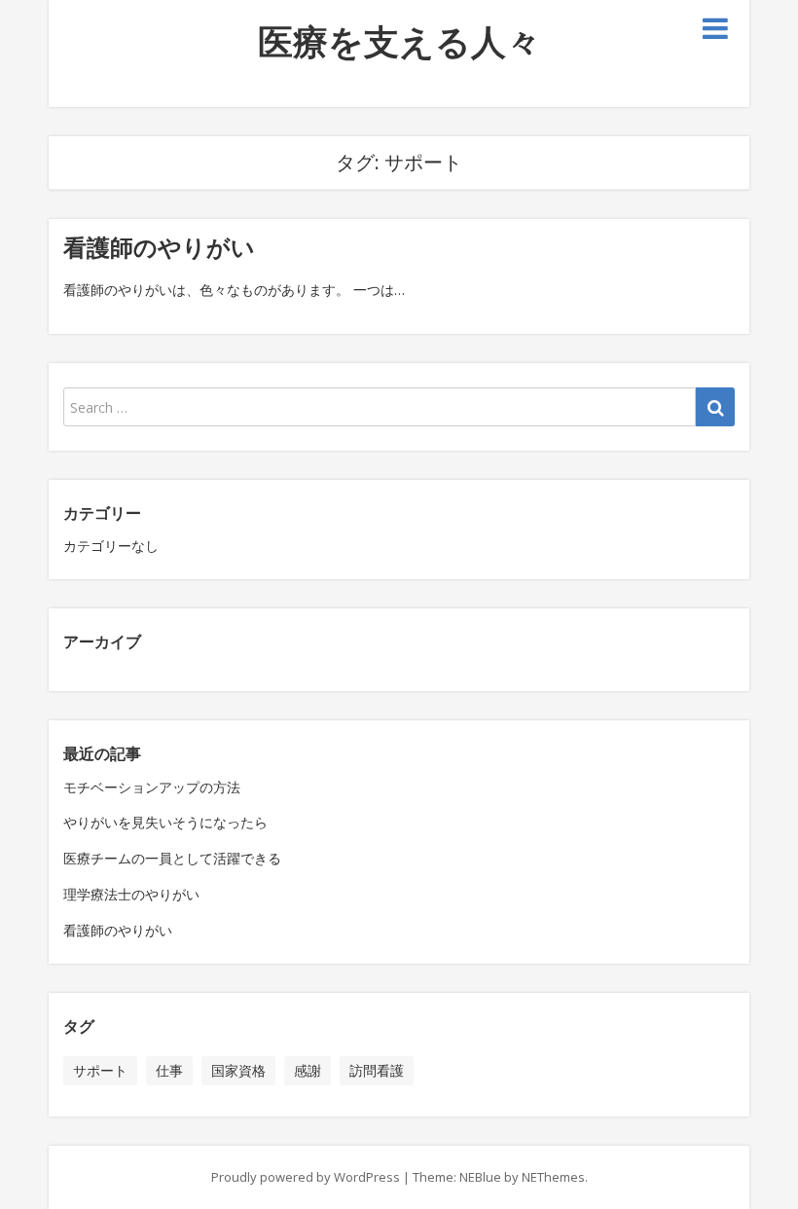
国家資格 (238, 1070)
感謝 (307, 1070)
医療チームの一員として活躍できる (172, 858)
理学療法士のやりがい (131, 894)
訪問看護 (376, 1070)
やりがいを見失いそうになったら (165, 822)
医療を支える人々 (399, 41)
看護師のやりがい (159, 247)
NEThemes (553, 1177)
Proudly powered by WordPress (305, 1177)
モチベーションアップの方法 (151, 787)
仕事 (169, 1070)
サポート (100, 1070)
